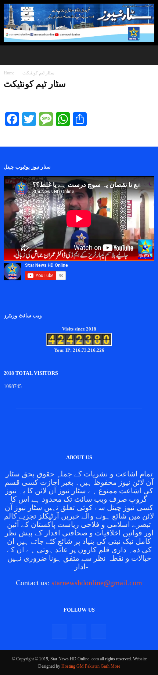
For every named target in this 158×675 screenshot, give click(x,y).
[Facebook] (59, 631)
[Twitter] (79, 631)
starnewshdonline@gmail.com (96, 583)
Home (9, 72)
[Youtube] (98, 631)
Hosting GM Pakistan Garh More (90, 666)
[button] (11, 55)
